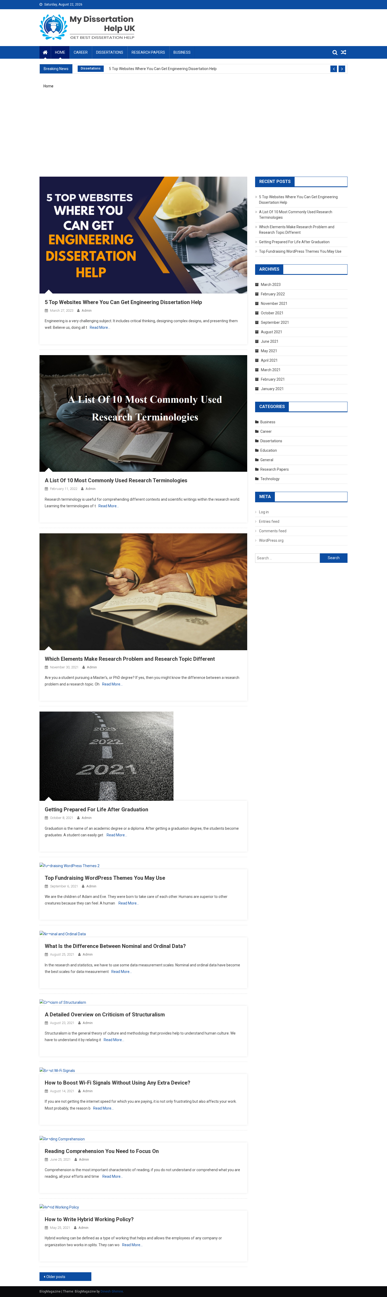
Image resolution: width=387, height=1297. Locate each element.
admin (87, 310)
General (266, 460)
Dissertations (109, 52)
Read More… (100, 327)
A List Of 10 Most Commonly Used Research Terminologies (116, 480)
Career (81, 52)
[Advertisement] (193, 136)
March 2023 (271, 284)
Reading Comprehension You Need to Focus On (102, 1151)
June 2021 (270, 341)
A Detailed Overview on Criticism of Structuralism (105, 1014)
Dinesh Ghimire (112, 1291)
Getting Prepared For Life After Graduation (96, 809)
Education (268, 450)
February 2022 (273, 294)
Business (182, 52)
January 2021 (272, 389)
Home (60, 52)
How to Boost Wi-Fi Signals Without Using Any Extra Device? (117, 1083)
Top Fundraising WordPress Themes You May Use (105, 878)
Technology (270, 479)
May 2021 (269, 351)
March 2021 (271, 370)
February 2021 (273, 379)
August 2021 (271, 332)
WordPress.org (271, 540)
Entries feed (269, 521)
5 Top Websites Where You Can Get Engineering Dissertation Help (163, 69)
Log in (264, 512)
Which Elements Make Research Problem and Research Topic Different (130, 659)
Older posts (55, 1277)
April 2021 (269, 360)
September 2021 (275, 322)
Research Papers (148, 52)
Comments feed (272, 531)
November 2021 (274, 303)
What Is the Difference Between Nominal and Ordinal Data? (115, 946)
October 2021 (272, 313)
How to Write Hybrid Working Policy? (89, 1219)
